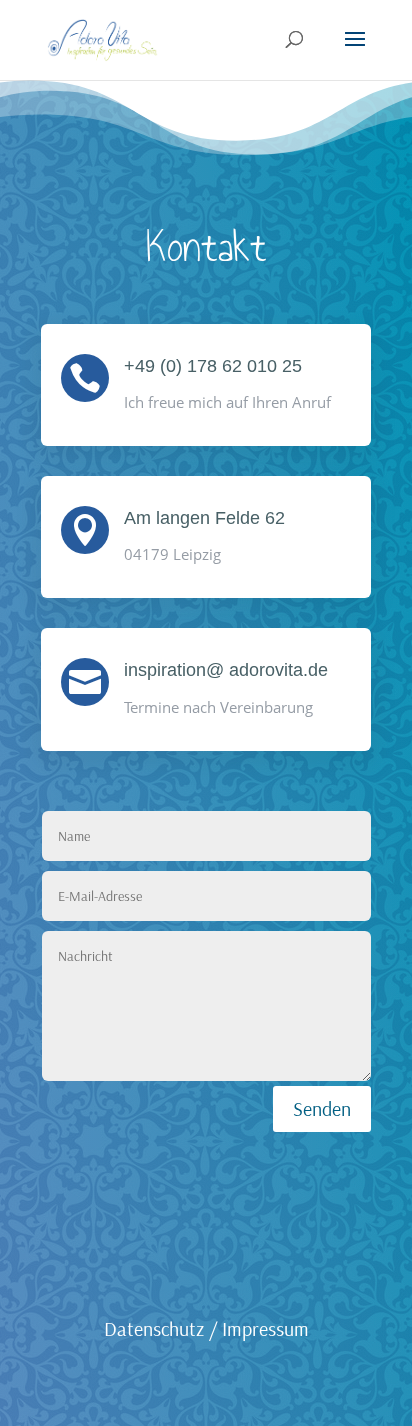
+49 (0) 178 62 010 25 (213, 366)
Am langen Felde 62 (204, 518)
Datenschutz (154, 1328)
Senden (322, 1108)
